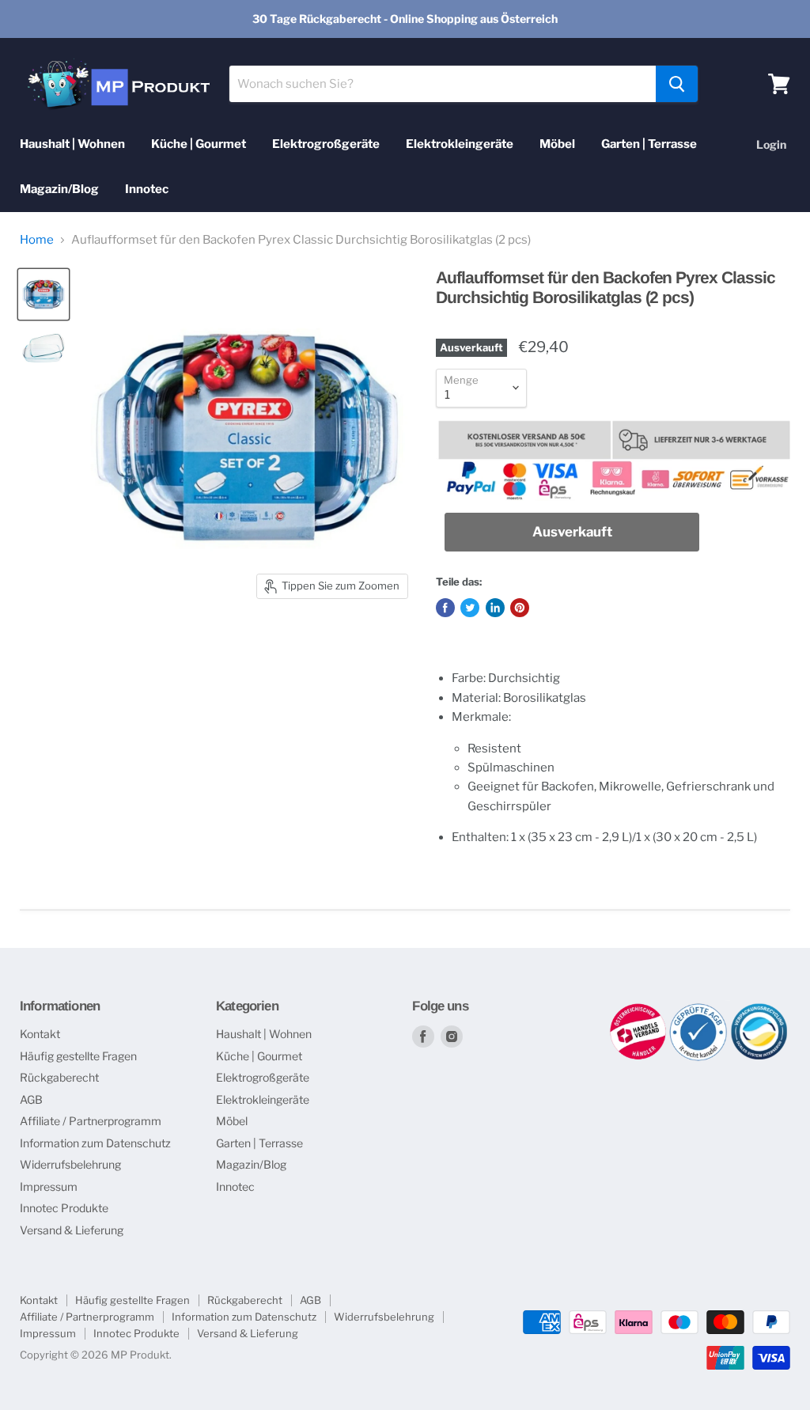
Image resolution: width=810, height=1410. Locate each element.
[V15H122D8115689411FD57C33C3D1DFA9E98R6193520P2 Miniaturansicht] (43, 348)
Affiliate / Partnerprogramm (90, 1121)
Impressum (49, 1186)
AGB (31, 1099)
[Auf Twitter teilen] (469, 607)
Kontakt (40, 1033)
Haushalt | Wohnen (72, 144)
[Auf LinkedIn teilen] (495, 607)
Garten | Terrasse (649, 144)
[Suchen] (677, 84)
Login (771, 144)
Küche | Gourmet (198, 144)
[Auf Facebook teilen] (445, 607)
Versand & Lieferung (71, 1230)
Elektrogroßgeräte (326, 144)
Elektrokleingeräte (459, 144)
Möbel (557, 144)
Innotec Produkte (64, 1208)
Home (37, 240)
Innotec (146, 189)
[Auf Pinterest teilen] (519, 607)
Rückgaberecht (59, 1077)
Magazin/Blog (59, 189)
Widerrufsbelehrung (70, 1164)
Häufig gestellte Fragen (78, 1056)
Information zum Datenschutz (95, 1143)
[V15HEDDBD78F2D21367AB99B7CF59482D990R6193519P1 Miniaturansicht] (43, 294)
